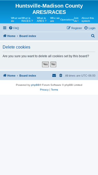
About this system (88, 19)
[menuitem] (14, 28)
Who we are (55, 19)
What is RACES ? (27, 19)
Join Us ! (76, 19)
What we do (16, 19)
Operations (67, 19)
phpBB (35, 84)
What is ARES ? (42, 19)
